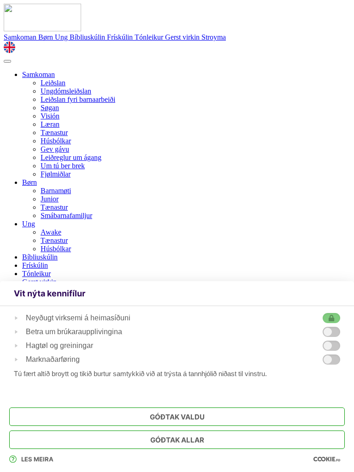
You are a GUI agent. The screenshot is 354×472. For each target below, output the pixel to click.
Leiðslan (53, 83)
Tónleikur (150, 37)
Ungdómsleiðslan (66, 91)
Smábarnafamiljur (66, 215)
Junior (50, 199)
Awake (51, 232)
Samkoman (21, 37)
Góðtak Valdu (177, 417)
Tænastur (54, 132)
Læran (50, 124)
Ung (62, 37)
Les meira (37, 459)
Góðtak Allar (177, 440)
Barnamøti (56, 191)
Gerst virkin (183, 37)
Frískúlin (121, 37)
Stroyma (213, 37)
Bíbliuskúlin (88, 37)
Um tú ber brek (63, 166)
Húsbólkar (56, 141)
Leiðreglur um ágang (71, 157)
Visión (50, 116)
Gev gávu (55, 149)
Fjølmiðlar (56, 174)
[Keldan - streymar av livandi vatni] (42, 29)
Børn (46, 37)
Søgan (50, 108)
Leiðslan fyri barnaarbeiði (78, 99)
